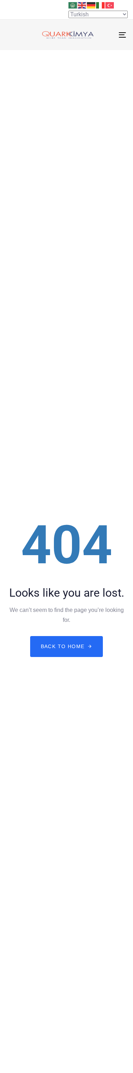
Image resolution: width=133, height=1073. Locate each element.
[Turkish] (110, 5)
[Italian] (100, 5)
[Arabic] (73, 5)
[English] (82, 5)
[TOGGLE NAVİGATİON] (106, 35)
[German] (91, 5)
